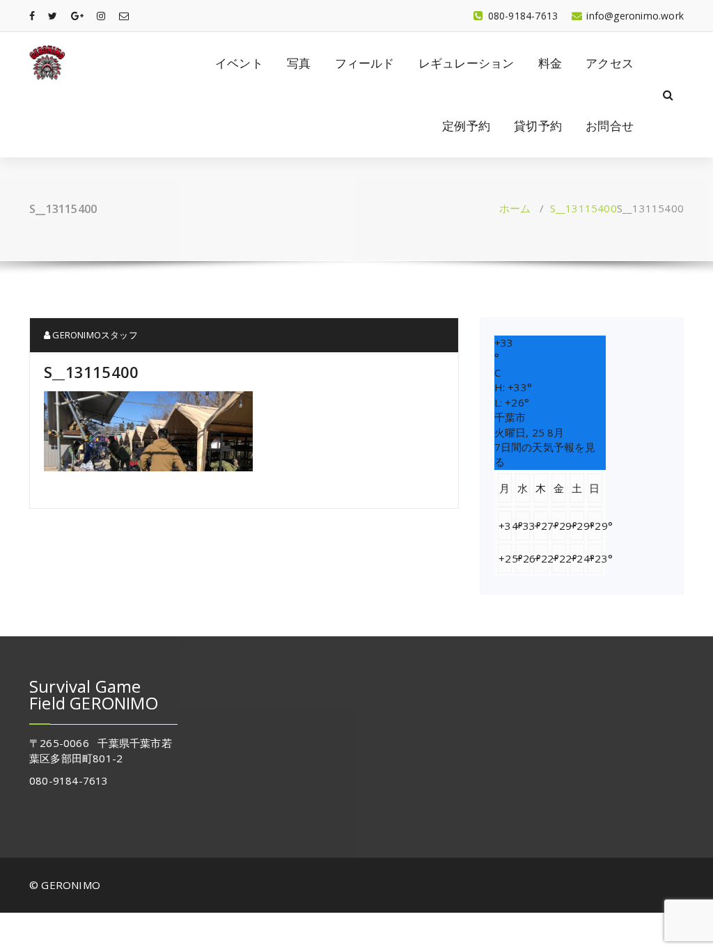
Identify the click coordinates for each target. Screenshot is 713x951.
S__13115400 (583, 208)
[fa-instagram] (101, 15)
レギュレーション (466, 63)
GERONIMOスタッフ (94, 335)
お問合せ (610, 126)
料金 (550, 63)
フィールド (365, 63)
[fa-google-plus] (77, 15)
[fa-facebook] (32, 15)
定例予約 (466, 126)
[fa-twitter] (52, 15)
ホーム (515, 208)
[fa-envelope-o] (124, 15)
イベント (239, 63)
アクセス (610, 63)
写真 (299, 63)
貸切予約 (538, 126)
